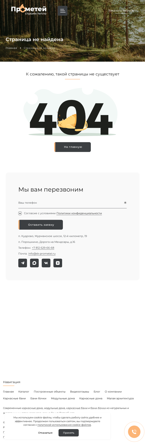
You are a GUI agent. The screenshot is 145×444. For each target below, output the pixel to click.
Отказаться (45, 432)
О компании (113, 391)
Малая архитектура (120, 398)
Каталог (23, 391)
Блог (97, 391)
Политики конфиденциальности (79, 213)
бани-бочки (98, 407)
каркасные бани (77, 407)
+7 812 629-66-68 (43, 247)
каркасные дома (32, 407)
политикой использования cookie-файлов (64, 424)
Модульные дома (63, 398)
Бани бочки (38, 398)
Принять (68, 432)
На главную (73, 147)
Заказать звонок (121, 10)
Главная (8, 391)
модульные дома (54, 407)
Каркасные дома (90, 398)
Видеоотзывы (79, 391)
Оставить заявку (41, 224)
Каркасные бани (14, 398)
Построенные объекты (50, 391)
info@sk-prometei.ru (42, 253)
